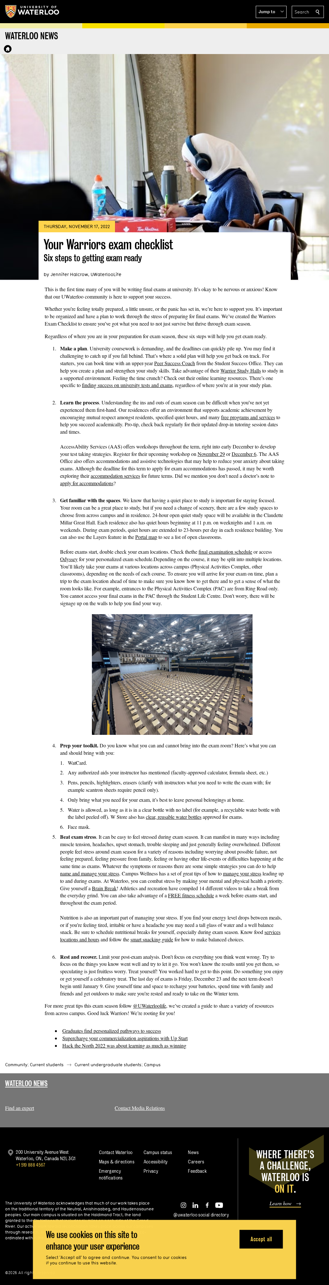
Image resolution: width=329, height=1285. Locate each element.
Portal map (146, 536)
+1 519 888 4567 (30, 1165)
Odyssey (69, 559)
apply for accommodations (86, 483)
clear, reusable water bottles (173, 816)
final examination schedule (225, 551)
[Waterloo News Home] (8, 49)
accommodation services (115, 475)
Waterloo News (26, 1083)
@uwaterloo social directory (201, 1214)
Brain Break (104, 888)
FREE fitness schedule (191, 895)
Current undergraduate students (108, 1064)
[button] (271, 12)
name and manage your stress (89, 873)
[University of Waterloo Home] (32, 11)
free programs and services (248, 417)
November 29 (211, 453)
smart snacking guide (151, 939)
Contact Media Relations (140, 1108)
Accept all (261, 1238)
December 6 (244, 453)
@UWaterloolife (149, 1005)
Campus (152, 1064)
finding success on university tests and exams (127, 385)
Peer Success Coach (174, 363)
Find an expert (19, 1108)
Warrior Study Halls (240, 370)
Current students (47, 1064)
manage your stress (242, 873)
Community (16, 1064)
